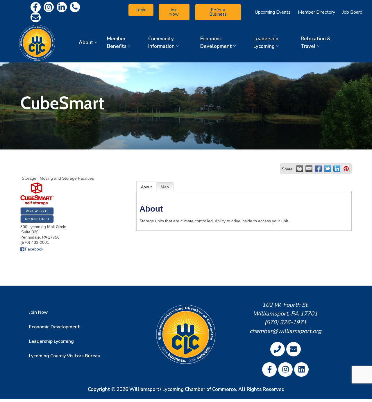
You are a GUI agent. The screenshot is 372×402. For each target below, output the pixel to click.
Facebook (34, 249)
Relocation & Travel (315, 42)
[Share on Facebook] (318, 168)
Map (165, 187)
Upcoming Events (273, 12)
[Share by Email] (308, 168)
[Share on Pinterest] (346, 168)
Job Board (352, 12)
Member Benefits (116, 42)
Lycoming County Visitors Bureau (64, 356)
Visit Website (37, 211)
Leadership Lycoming (265, 42)
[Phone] (75, 7)
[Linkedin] (62, 7)
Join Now (38, 312)
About (86, 42)
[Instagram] (49, 7)
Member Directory (316, 12)
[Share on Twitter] (327, 168)
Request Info (37, 219)
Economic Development (216, 42)
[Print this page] (299, 168)
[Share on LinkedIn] (336, 168)
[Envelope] (36, 17)
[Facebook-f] (36, 7)
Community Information (161, 42)
